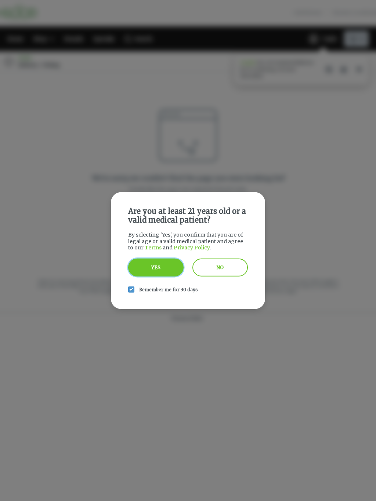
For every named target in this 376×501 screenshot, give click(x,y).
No (220, 267)
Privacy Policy (192, 247)
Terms (153, 247)
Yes (155, 267)
